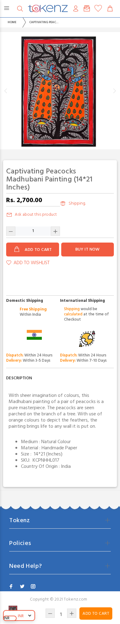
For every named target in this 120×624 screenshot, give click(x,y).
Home (12, 22)
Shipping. (77, 203)
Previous (6, 91)
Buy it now (87, 249)
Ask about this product (36, 214)
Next (114, 91)
